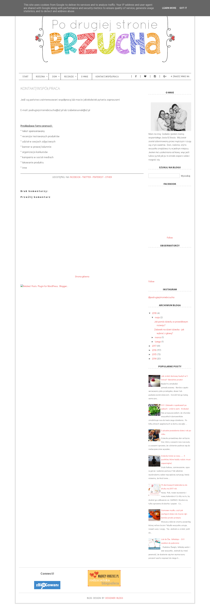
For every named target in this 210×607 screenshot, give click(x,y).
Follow (170, 237)
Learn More (169, 8)
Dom (54, 76)
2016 (154, 350)
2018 (154, 313)
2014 (154, 358)
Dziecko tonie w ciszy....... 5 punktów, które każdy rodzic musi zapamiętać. (175, 459)
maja (157, 317)
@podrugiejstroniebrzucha (161, 297)
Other (108, 177)
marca (158, 337)
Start (25, 76)
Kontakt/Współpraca (107, 76)
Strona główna (82, 276)
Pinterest (98, 177)
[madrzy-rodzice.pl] (104, 585)
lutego (158, 341)
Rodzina (40, 76)
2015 (154, 354)
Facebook (75, 177)
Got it (183, 8)
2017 (154, 345)
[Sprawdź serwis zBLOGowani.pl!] (47, 588)
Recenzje (69, 76)
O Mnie (84, 76)
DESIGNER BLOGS (114, 597)
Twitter (86, 177)
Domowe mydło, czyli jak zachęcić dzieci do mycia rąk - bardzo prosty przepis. (174, 514)
